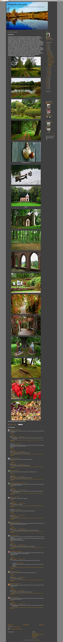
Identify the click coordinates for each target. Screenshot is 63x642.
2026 (48, 43)
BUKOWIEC (49, 59)
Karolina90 (12, 583)
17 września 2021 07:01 (21, 451)
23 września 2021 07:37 (21, 590)
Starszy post (41, 624)
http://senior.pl (34, 637)
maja (48, 71)
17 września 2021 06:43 (16, 497)
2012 (48, 87)
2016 (48, 82)
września (49, 54)
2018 (48, 80)
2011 (48, 88)
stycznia (49, 76)
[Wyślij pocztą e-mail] (18, 424)
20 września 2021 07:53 (21, 577)
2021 (48, 49)
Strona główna (26, 624)
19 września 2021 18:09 (20, 563)
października (50, 53)
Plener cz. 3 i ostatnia (51, 60)
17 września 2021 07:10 (21, 503)
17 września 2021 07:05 (21, 476)
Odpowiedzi (13, 462)
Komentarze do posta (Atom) (16, 626)
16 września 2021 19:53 (15, 458)
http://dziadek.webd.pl (35, 635)
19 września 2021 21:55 (17, 583)
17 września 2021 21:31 (15, 535)
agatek (11, 497)
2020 (48, 77)
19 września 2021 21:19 (15, 571)
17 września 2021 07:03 (21, 464)
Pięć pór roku (49, 109)
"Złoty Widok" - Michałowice (50, 64)
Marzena (11, 429)
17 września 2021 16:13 (21, 515)
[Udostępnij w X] (20, 424)
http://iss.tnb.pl (34, 636)
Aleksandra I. (15, 436)
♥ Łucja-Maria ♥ (12, 551)
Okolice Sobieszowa (50, 55)
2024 (48, 46)
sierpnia (49, 67)
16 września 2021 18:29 (16, 429)
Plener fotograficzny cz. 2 (51, 61)
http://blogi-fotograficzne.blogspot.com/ (38, 634)
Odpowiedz (12, 440)
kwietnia (49, 72)
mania (11, 571)
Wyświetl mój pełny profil (49, 39)
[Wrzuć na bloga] (19, 424)
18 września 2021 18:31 (18, 551)
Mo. (10, 535)
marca (49, 73)
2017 (48, 81)
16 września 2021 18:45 (21, 436)
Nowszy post (10, 624)
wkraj (11, 470)
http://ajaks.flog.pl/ (34, 633)
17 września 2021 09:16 (17, 509)
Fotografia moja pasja (17, 4)
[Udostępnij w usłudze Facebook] (21, 424)
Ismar (11, 458)
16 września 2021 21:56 (15, 470)
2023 (48, 47)
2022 (48, 48)
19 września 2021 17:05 (21, 559)
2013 (48, 86)
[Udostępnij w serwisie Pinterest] (22, 424)
